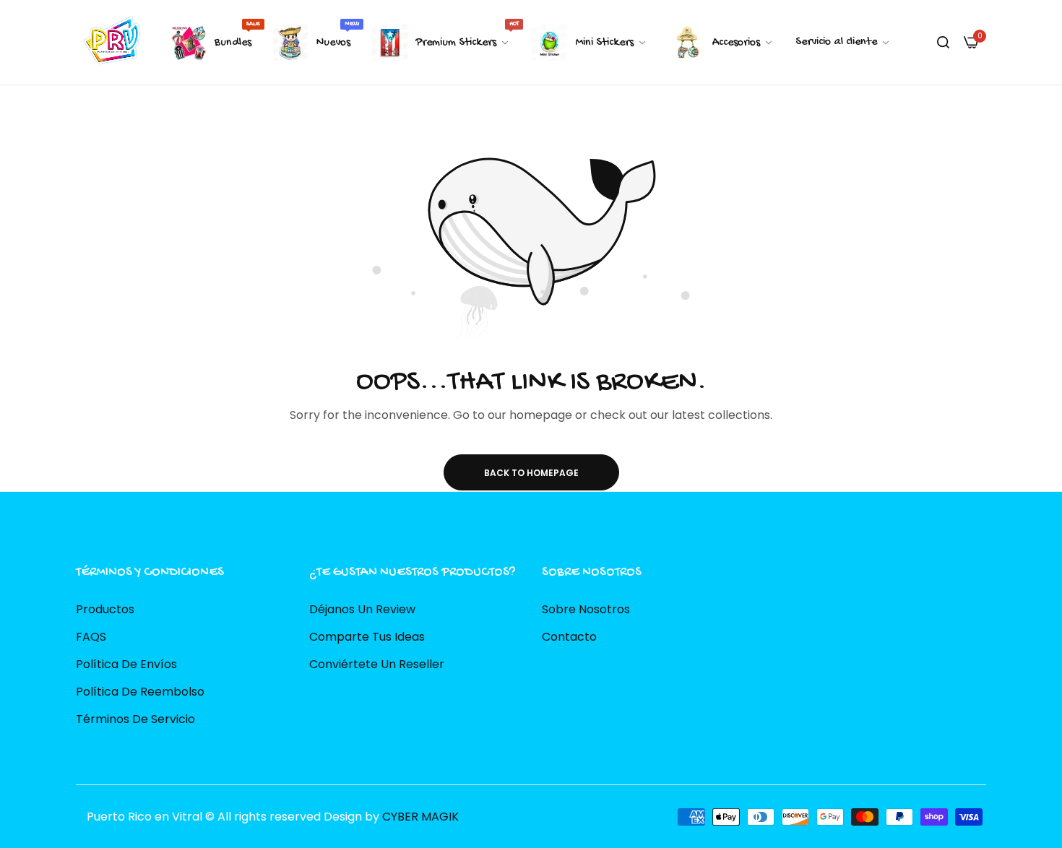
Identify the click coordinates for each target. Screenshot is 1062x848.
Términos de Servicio (135, 718)
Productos (105, 608)
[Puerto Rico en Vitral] (110, 42)
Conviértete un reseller (376, 663)
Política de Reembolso (140, 691)
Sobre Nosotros (586, 608)
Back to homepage (531, 473)
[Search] (943, 43)
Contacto (569, 636)
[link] (843, 42)
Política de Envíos (126, 663)
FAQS (91, 636)
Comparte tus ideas (367, 636)
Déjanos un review (362, 608)
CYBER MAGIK (420, 816)
